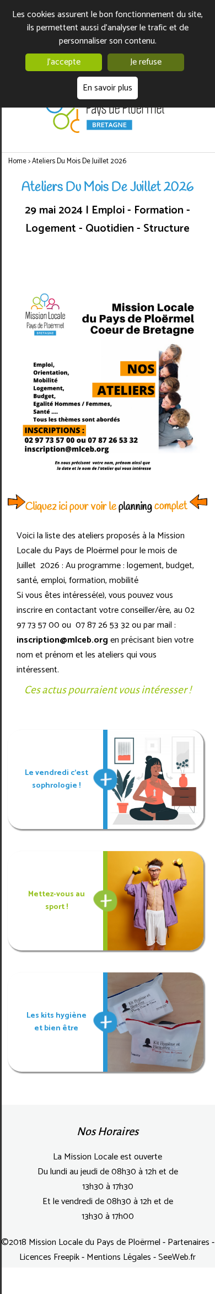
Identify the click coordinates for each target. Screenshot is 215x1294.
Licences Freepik (50, 1257)
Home (18, 161)
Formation (160, 210)
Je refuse (146, 62)
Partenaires (190, 1242)
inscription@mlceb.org (62, 640)
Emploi (109, 210)
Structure (166, 229)
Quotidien (111, 229)
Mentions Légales (120, 1257)
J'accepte (63, 62)
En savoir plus (107, 88)
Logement (52, 229)
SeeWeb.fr (177, 1257)
